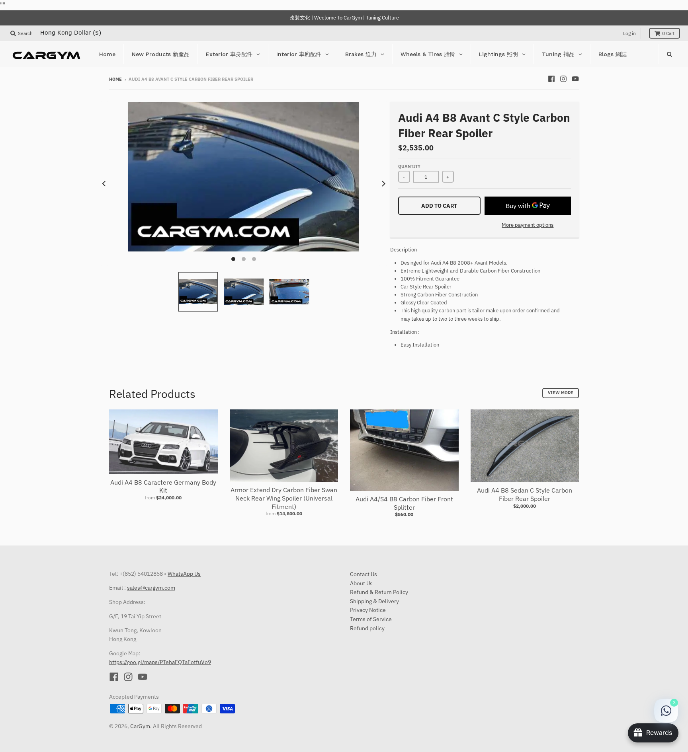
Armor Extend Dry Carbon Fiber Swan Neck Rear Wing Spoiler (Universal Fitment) (284, 498)
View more (560, 392)
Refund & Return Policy (379, 592)
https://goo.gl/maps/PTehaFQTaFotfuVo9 (160, 662)
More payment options (527, 225)
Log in (629, 33)
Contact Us (363, 574)
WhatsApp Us (184, 573)
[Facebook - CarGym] (551, 78)
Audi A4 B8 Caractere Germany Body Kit (163, 486)
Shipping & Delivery (374, 601)
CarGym (140, 726)
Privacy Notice (368, 610)
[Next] (383, 184)
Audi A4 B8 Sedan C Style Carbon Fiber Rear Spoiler (524, 494)
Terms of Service (371, 619)
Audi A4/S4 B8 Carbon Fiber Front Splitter (404, 503)
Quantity (409, 166)
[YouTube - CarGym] (575, 78)
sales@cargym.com (151, 587)
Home (115, 79)
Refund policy (367, 628)
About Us (361, 583)
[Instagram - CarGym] (563, 78)
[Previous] (104, 184)
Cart (668, 33)
